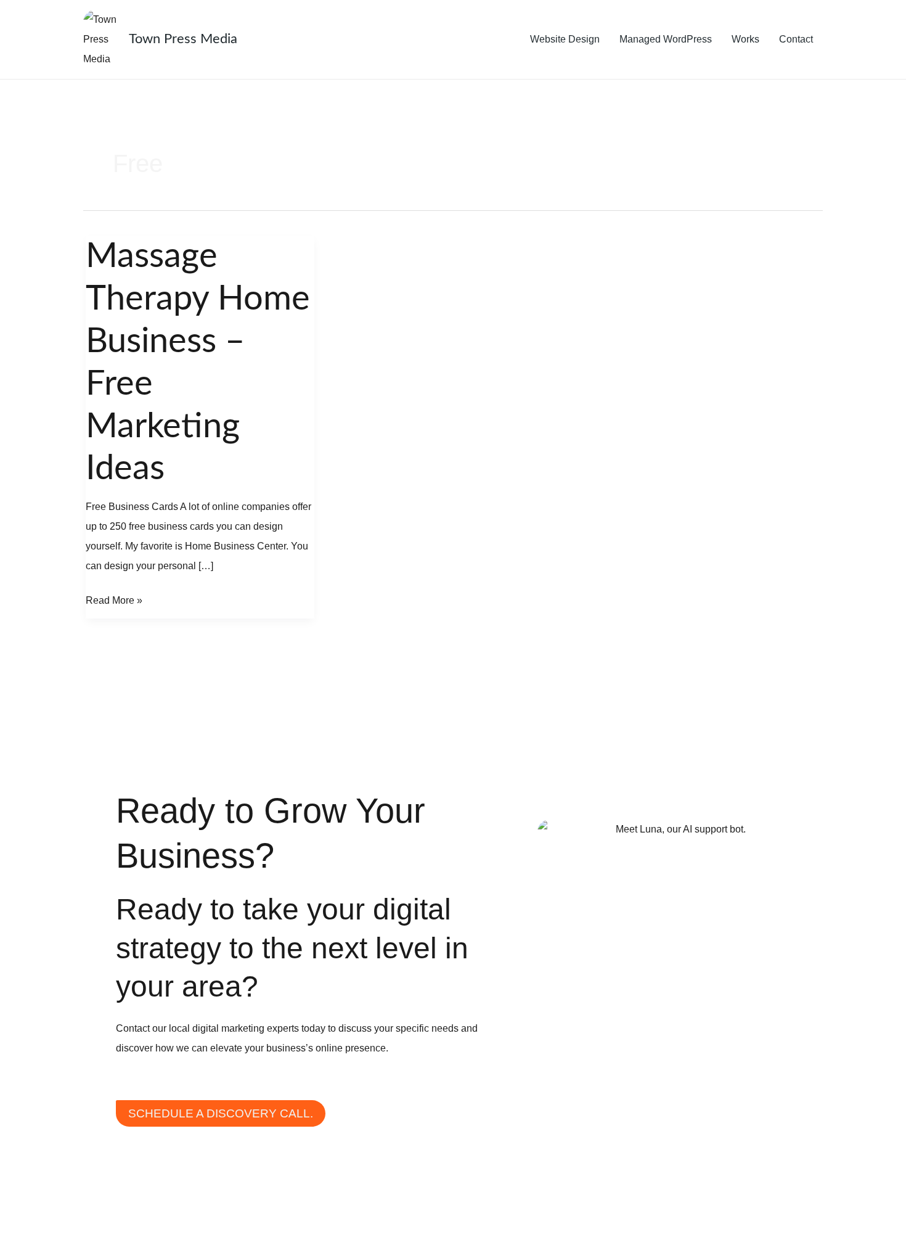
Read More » (114, 598)
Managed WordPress (665, 39)
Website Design (565, 39)
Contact (796, 39)
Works (745, 39)
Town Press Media (183, 39)
